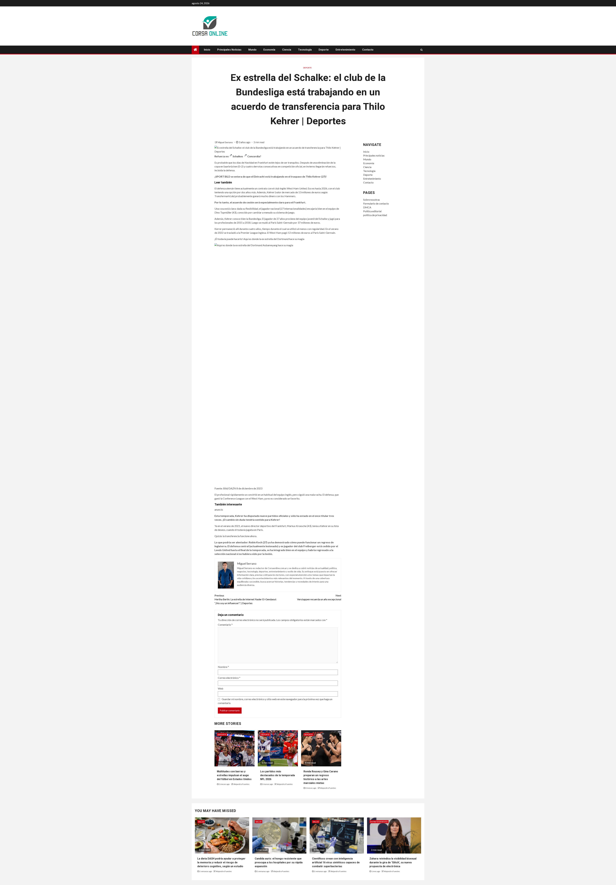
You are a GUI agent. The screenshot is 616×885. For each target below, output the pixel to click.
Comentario (225, 624)
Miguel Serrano (225, 142)
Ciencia (286, 49)
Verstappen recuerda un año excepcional (319, 597)
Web (220, 688)
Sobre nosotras (371, 199)
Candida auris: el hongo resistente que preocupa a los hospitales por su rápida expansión (279, 862)
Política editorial (372, 211)
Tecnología (305, 49)
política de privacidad (375, 215)
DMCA (367, 207)
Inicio (207, 49)
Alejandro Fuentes (241, 784)
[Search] (421, 50)
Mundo (252, 49)
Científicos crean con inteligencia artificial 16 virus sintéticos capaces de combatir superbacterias (336, 862)
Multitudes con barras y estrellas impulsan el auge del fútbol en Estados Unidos (234, 775)
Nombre (223, 666)
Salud (201, 821)
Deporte (324, 49)
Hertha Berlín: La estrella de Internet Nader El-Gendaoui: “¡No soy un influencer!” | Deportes (245, 599)
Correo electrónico (229, 677)
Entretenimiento (345, 49)
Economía (269, 49)
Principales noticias (229, 49)
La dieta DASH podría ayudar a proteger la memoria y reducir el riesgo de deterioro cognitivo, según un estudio (221, 862)
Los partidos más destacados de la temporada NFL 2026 (277, 775)
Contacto (367, 49)
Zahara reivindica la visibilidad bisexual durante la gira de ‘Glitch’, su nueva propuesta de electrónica (392, 862)
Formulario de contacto (376, 203)
